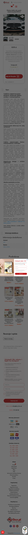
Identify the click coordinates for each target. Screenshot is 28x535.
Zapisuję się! (21, 273)
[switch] (25, 533)
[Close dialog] (27, 259)
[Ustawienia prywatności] (2, 532)
